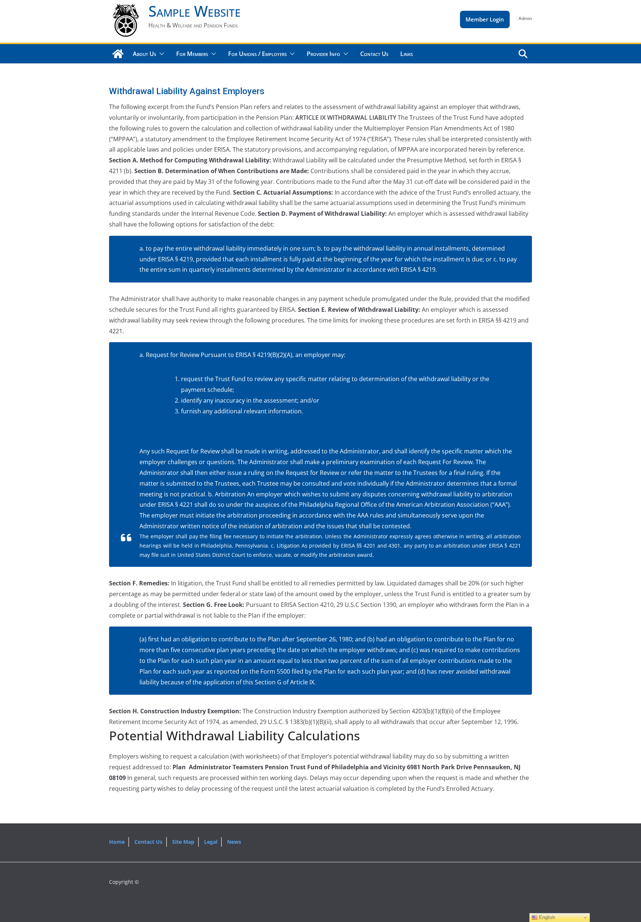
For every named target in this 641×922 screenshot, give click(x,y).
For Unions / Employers (257, 54)
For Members (192, 54)
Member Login (485, 19)
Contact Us (374, 54)
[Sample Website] (118, 54)
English (546, 917)
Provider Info (323, 54)
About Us (144, 54)
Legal (210, 841)
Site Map (183, 841)
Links (406, 54)
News (234, 841)
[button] (160, 54)
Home (117, 841)
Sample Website (194, 11)
